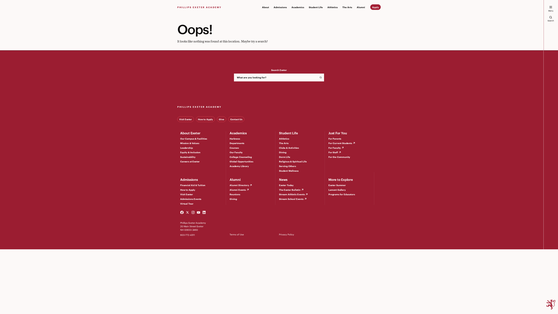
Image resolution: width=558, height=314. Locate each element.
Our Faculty (236, 152)
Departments (237, 143)
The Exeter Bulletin (290, 189)
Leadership (186, 147)
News (283, 179)
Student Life (316, 7)
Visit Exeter (185, 119)
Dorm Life (284, 156)
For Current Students (340, 143)
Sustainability (187, 156)
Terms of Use (237, 234)
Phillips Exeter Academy (199, 7)
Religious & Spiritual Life (293, 161)
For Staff (333, 152)
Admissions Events (190, 198)
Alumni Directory (239, 185)
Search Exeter (279, 70)
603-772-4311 (187, 234)
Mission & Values (189, 143)
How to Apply (205, 119)
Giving (233, 198)
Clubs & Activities (289, 147)
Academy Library (239, 166)
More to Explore (340, 179)
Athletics (332, 7)
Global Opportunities (241, 161)
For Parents (334, 138)
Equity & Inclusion (190, 152)
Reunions (235, 194)
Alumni (361, 7)
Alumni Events (238, 189)
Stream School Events (291, 198)
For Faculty (334, 147)
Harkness (235, 138)
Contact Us (236, 119)
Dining (282, 152)
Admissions (280, 7)
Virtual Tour (186, 203)
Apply (375, 7)
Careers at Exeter (190, 161)
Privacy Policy (286, 234)
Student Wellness (288, 170)
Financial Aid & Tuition (192, 185)
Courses (234, 147)
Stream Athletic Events (292, 194)
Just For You (337, 133)
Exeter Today (286, 185)
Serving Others (287, 166)
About (265, 7)
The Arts (347, 7)
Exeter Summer (337, 185)
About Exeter (190, 133)
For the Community (339, 156)
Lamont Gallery (337, 189)
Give (221, 119)
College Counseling (241, 156)
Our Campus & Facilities (193, 138)
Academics (297, 7)
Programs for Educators (341, 194)
